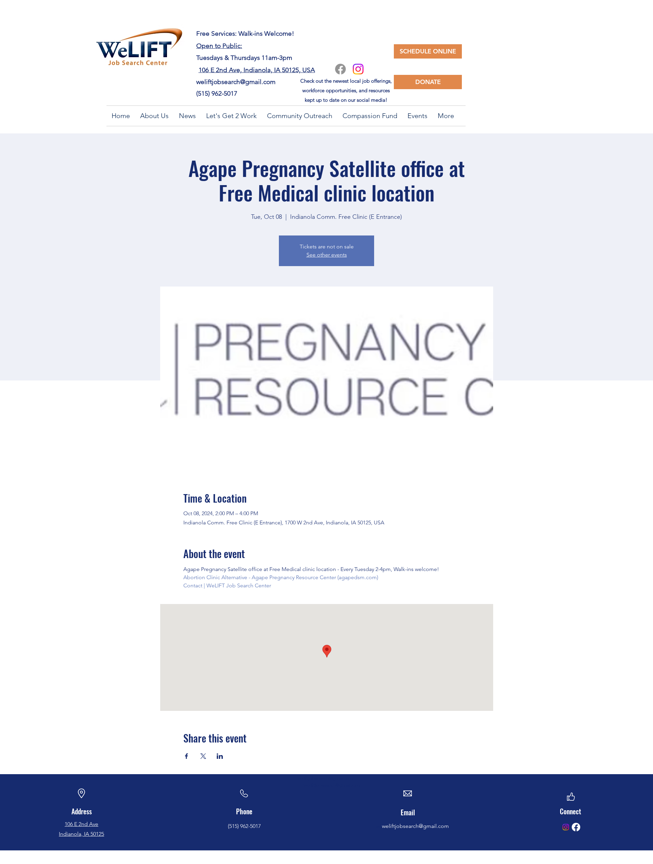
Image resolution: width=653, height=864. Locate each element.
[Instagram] (358, 69)
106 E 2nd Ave (81, 824)
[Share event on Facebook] (186, 756)
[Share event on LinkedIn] (220, 756)
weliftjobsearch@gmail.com (235, 82)
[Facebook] (340, 69)
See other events (326, 254)
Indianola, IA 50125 (81, 834)
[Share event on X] (203, 756)
